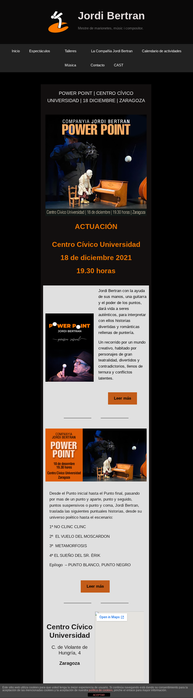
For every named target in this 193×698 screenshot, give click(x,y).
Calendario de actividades (161, 51)
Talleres (70, 51)
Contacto (98, 65)
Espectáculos (39, 51)
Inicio (16, 51)
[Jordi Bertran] (60, 22)
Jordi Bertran (111, 16)
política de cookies (101, 690)
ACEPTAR (99, 695)
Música (70, 65)
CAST (118, 65)
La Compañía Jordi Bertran (112, 51)
